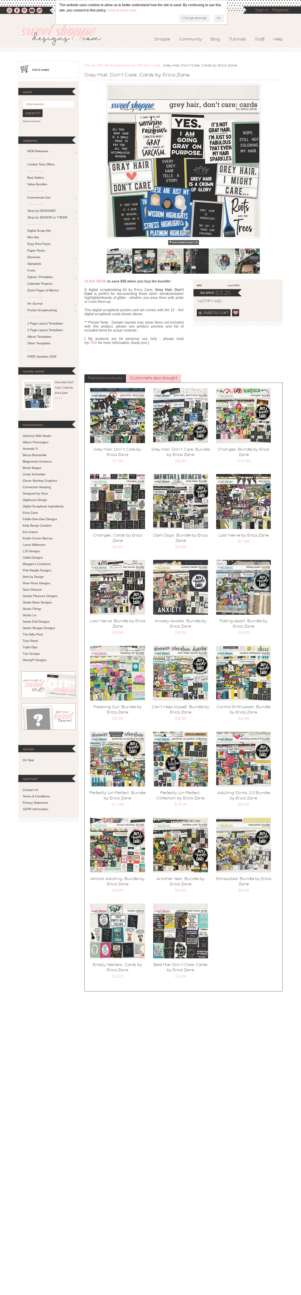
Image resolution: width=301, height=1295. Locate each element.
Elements (33, 257)
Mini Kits (33, 237)
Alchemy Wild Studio (37, 436)
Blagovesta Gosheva (37, 461)
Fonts (31, 270)
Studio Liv (29, 615)
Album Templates (39, 336)
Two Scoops (31, 653)
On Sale (28, 760)
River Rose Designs (36, 583)
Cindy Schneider (34, 474)
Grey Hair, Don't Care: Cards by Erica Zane (64, 387)
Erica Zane (30, 512)
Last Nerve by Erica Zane (243, 535)
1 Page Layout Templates (45, 323)
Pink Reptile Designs (37, 570)
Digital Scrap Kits (39, 230)
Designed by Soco (35, 493)
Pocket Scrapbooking (116, 65)
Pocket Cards (149, 65)
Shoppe (162, 39)
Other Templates (38, 343)
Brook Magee (32, 468)
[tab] (105, 378)
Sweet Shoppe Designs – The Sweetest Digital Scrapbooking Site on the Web (64, 35)
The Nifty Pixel (33, 634)
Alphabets (34, 263)
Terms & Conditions (36, 796)
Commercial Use (38, 197)
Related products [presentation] (105, 378)
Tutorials (237, 39)
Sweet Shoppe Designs (39, 628)
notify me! (206, 301)
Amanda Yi (30, 448)
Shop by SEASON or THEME (47, 217)
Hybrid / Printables (40, 277)
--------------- (35, 157)
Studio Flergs (32, 609)
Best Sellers (35, 177)
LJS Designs (31, 551)
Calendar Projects (39, 283)
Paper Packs (36, 250)
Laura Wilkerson (34, 544)
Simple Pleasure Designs (40, 596)
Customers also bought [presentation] (153, 378)
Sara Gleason (32, 589)
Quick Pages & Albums (43, 290)
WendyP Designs (34, 660)
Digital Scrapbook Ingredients (43, 506)
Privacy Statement (35, 802)
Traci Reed (30, 641)
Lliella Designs (33, 557)
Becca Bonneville (34, 455)
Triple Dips (30, 647)
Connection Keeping (37, 487)
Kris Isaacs (30, 532)
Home (89, 65)
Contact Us (30, 790)
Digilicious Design (35, 500)
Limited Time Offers (41, 164)
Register (280, 10)
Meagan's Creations (37, 564)
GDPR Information (35, 809)
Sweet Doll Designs (36, 621)
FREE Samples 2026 (41, 356)
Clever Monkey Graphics (40, 480)
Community (190, 39)
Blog (215, 39)
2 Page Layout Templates (45, 330)
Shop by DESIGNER (41, 210)
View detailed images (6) (185, 242)
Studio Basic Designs (37, 602)
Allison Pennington (35, 442)
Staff (260, 39)
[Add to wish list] (236, 313)
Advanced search (32, 121)
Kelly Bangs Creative (37, 525)
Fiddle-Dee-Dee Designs (40, 519)
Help (278, 39)
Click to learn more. (122, 10)
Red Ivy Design (33, 576)
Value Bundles (37, 184)
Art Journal (35, 303)
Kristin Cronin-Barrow (37, 538)
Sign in (262, 10)
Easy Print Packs (39, 244)
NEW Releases (37, 151)
